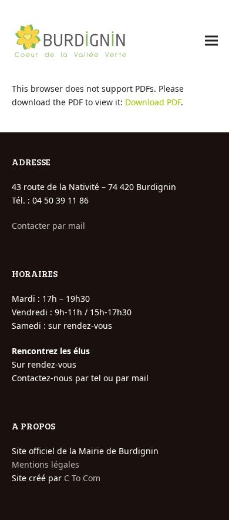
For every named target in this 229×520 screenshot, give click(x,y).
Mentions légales (45, 464)
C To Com (82, 478)
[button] (211, 41)
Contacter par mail (48, 225)
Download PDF (153, 102)
